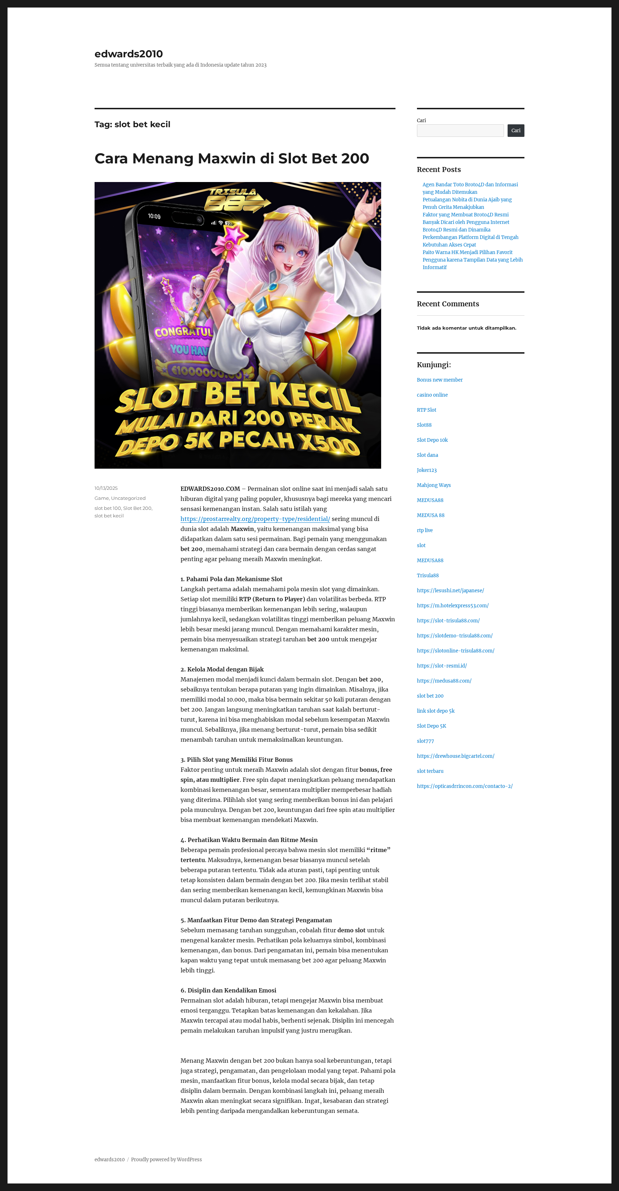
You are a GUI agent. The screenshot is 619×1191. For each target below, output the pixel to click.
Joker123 (427, 470)
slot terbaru (430, 771)
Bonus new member (440, 380)
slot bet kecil (109, 515)
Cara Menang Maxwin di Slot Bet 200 (232, 158)
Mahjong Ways (434, 485)
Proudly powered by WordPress (166, 1160)
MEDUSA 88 (431, 515)
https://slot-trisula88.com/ (448, 621)
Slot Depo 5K (431, 726)
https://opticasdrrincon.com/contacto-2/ (465, 786)
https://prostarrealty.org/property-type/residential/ (255, 518)
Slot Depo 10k (432, 440)
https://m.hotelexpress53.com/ (453, 606)
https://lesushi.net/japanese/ (450, 591)
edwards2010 (129, 54)
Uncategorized (128, 498)
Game (102, 498)
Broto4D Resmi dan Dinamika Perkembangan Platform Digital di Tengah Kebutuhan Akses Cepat (471, 237)
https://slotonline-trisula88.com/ (456, 651)
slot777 (425, 741)
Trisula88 (428, 576)
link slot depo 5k (436, 711)
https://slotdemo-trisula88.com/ (455, 636)
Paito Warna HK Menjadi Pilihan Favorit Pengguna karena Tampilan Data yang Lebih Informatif (473, 260)
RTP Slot (426, 410)
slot (421, 545)
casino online (432, 395)
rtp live (425, 530)
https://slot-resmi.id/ (442, 666)
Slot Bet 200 (137, 508)
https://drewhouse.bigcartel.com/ (456, 756)
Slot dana (427, 455)
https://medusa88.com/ (444, 681)
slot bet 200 (430, 696)
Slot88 (424, 425)
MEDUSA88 (430, 500)
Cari (421, 121)
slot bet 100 (108, 508)
